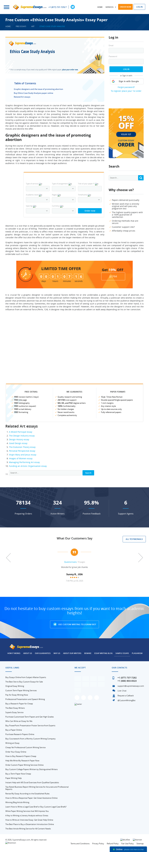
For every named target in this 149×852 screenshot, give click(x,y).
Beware (87, 653)
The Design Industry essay (22, 435)
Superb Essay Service (14, 712)
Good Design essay (18, 443)
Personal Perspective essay (22, 450)
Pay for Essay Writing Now (16, 695)
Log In (126, 69)
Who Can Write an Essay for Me (18, 721)
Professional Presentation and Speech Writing (25, 699)
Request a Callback (126, 695)
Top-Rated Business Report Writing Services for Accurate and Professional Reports (37, 788)
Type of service (32, 183)
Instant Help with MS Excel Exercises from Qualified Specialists (32, 782)
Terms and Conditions (80, 843)
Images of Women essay (20, 458)
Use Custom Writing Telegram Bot (77, 624)
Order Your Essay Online (15, 751)
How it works (13, 653)
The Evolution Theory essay (22, 447)
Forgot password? (126, 87)
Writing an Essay (12, 743)
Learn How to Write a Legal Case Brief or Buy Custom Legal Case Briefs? (35, 806)
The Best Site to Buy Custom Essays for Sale (24, 681)
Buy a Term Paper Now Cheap (18, 773)
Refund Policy (113, 843)
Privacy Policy (98, 843)
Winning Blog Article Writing (17, 802)
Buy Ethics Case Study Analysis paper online (33, 93)
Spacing (29, 206)
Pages (54, 195)
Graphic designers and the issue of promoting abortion (38, 89)
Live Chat (122, 690)
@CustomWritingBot (126, 700)
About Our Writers (72, 653)
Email (111, 45)
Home (100, 7)
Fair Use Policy (127, 843)
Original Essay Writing (14, 686)
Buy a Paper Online (13, 730)
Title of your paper (86, 183)
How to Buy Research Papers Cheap (20, 756)
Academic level (32, 195)
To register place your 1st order (126, 91)
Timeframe (82, 195)
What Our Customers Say (74, 538)
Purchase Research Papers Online (19, 734)
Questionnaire (70, 562)
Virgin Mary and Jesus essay (22, 454)
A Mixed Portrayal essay (20, 431)
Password (113, 56)
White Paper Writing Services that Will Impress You (27, 811)
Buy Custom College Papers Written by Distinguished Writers (31, 769)
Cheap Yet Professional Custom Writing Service (25, 747)
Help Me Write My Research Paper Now (22, 760)
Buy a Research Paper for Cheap (19, 703)
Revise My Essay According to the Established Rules (27, 793)
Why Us (57, 653)
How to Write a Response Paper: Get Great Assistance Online (31, 798)
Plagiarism (137, 653)
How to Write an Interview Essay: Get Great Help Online (29, 820)
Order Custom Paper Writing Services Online (24, 765)
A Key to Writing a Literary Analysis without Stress (26, 815)
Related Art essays (22, 97)
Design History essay (19, 439)
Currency (55, 206)
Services (109, 7)
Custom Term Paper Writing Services (21, 690)
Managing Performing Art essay (24, 462)
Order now (125, 7)
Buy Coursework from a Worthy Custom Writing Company (30, 738)
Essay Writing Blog (103, 653)
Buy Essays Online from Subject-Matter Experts (25, 677)
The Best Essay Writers (15, 708)
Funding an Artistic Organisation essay (28, 466)
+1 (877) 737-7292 (56, 7)
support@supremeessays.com (131, 686)
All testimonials (134, 539)
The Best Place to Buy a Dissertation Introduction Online (29, 824)
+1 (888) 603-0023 (127, 680)
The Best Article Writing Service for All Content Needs (28, 828)
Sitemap (140, 843)
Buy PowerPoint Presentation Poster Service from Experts (30, 725)
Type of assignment (60, 183)
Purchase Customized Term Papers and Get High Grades (29, 716)
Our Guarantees (43, 653)
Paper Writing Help (13, 778)
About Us (27, 653)
